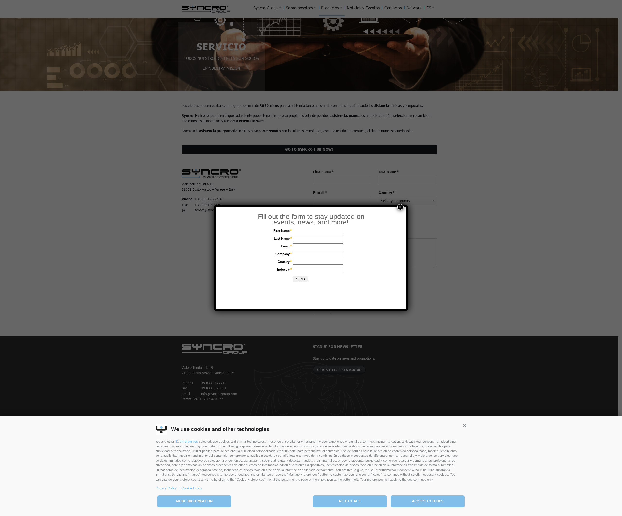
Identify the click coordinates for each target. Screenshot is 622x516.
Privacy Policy (166, 488)
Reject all (350, 501)
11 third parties (186, 441)
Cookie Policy (191, 488)
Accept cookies (428, 501)
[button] (464, 426)
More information (194, 501)
